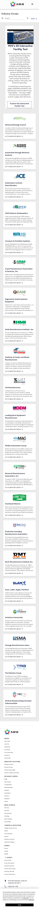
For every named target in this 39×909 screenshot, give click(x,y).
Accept (19, 905)
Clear (33, 18)
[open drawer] (32, 4)
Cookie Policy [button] (25, 898)
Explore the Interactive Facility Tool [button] (19, 104)
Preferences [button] (31, 899)
